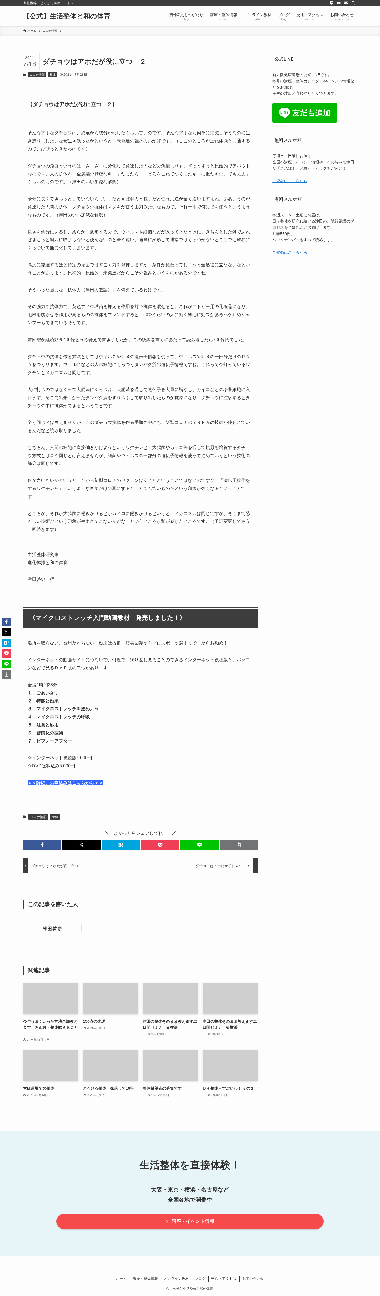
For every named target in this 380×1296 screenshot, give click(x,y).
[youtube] (338, 3)
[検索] (353, 3)
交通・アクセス (223, 1279)
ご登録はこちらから (289, 181)
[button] (42, 845)
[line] (331, 3)
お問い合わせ (253, 1279)
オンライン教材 (176, 1279)
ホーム (121, 1279)
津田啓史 (52, 929)
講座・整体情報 (145, 1279)
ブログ (200, 1279)
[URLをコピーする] (239, 845)
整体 (53, 74)
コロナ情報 (37, 74)
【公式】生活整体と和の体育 (66, 16)
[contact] (346, 3)
